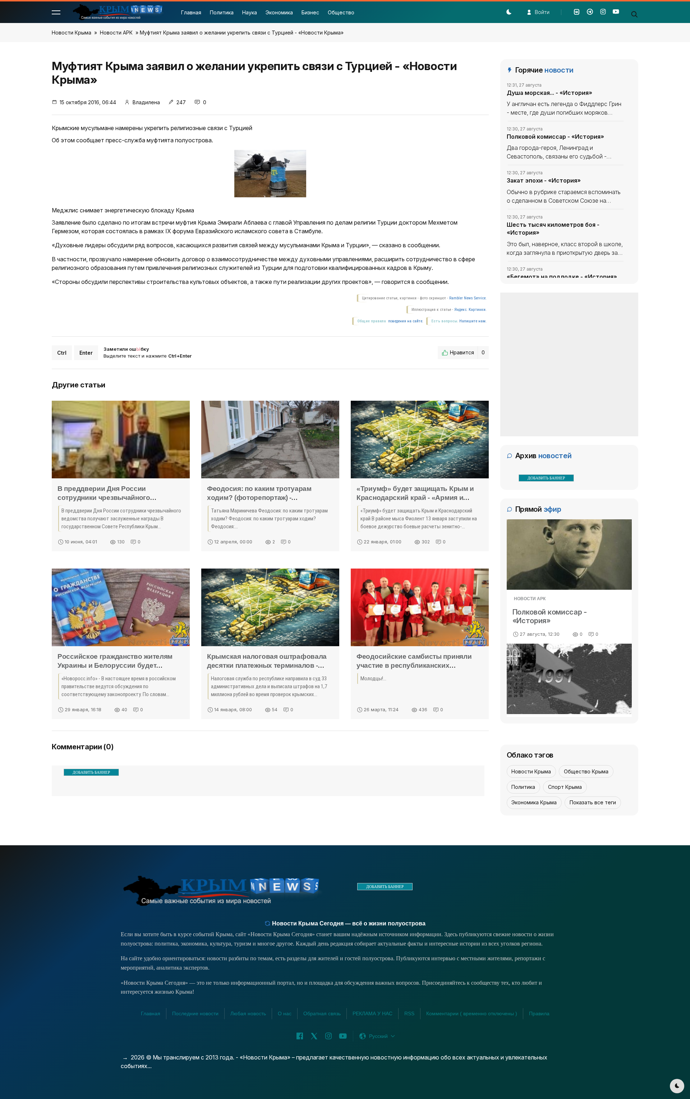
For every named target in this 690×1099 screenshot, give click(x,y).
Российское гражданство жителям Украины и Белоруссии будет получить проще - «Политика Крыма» (120, 665)
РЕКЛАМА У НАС (372, 1013)
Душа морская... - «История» (549, 92)
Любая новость (248, 1013)
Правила (539, 1013)
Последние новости (195, 1013)
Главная (191, 12)
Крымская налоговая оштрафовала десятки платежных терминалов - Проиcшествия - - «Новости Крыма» (267, 665)
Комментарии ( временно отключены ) (471, 1013)
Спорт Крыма (565, 787)
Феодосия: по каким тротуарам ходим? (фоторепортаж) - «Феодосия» (259, 497)
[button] (56, 12)
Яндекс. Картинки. (470, 309)
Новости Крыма (71, 32)
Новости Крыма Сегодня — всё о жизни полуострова (348, 923)
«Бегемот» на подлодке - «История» (562, 276)
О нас (284, 1013)
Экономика (279, 12)
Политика (222, 12)
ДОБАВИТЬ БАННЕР (91, 772)
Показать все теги (593, 802)
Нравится (467, 352)
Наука (249, 12)
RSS (409, 1013)
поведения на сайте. (405, 321)
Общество (341, 12)
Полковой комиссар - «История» (555, 136)
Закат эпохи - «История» (544, 180)
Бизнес (310, 12)
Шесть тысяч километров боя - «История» (553, 228)
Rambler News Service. (468, 298)
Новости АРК (116, 32)
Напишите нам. (473, 321)
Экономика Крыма (534, 802)
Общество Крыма (586, 771)
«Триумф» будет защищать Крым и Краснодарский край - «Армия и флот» (415, 497)
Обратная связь (322, 1013)
